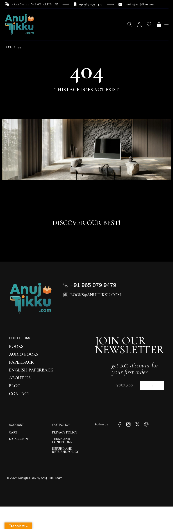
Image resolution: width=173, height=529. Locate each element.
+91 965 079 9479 (90, 4)
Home (8, 47)
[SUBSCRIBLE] (152, 385)
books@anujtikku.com (140, 4)
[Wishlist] (149, 24)
